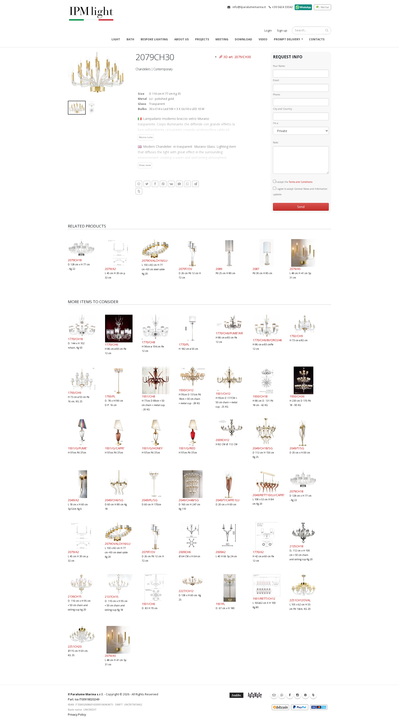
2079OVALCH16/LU (154, 260)
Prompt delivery (287, 39)
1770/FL (184, 344)
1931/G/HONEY (152, 448)
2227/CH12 (186, 591)
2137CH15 (111, 597)
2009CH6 (185, 552)
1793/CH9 (74, 393)
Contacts (316, 39)
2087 (256, 269)
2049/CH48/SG (189, 500)
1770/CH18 (75, 339)
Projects (202, 39)
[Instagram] (297, 695)
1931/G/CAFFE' (115, 448)
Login (268, 31)
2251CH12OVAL (300, 600)
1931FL (220, 604)
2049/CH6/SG (114, 500)
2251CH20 (75, 646)
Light (116, 39)
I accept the (294, 182)
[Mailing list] (274, 695)
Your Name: (279, 66)
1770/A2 (258, 552)
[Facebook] (289, 695)
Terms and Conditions (300, 182)
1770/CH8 (148, 342)
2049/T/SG (297, 448)
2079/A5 (295, 269)
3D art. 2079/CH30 (236, 57)
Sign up (282, 31)
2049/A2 (73, 500)
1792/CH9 (296, 336)
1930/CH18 (260, 396)
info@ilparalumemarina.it (249, 7)
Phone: (277, 94)
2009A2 (221, 552)
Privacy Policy (77, 715)
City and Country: (283, 108)
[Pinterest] (305, 695)
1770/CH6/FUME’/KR (229, 333)
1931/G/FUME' (77, 448)
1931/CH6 (148, 604)
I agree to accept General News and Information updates (300, 191)
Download (243, 39)
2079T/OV (185, 269)
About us (181, 39)
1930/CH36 (297, 396)
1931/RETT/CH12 (264, 598)
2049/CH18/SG (263, 448)
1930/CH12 (186, 390)
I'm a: (276, 123)
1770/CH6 (111, 344)
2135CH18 (296, 546)
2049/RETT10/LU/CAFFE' (269, 495)
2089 (219, 269)
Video (263, 39)
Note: (276, 142)
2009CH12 (222, 440)
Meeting (221, 39)
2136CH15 (75, 596)
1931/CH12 (223, 393)
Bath (130, 39)
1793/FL (110, 396)
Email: (276, 80)
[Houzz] (313, 695)
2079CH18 (75, 260)
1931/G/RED (187, 448)
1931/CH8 (148, 396)
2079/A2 (110, 269)
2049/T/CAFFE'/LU (227, 500)
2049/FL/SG (149, 500)
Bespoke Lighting (154, 39)
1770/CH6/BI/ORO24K (267, 340)
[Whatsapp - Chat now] (281, 695)
